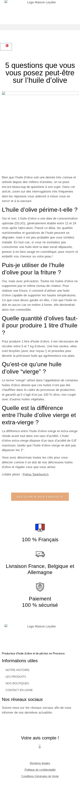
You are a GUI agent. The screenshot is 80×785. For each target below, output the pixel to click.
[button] (40, 27)
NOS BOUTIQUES (17, 683)
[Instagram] (17, 726)
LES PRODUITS (16, 676)
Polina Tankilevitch (36, 474)
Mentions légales (40, 763)
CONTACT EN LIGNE (19, 690)
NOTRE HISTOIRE (17, 670)
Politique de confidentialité (40, 769)
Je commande (59, 10)
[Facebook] (6, 726)
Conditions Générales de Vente (40, 776)
